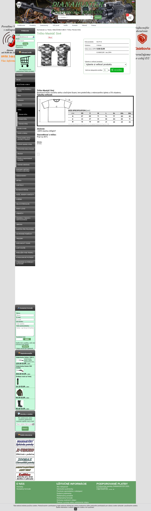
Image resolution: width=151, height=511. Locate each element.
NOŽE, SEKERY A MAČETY (25, 194)
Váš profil (56, 25)
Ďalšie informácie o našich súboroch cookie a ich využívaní (75, 507)
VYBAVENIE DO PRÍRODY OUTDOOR (25, 263)
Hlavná (84, 25)
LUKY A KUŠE (20, 248)
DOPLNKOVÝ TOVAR (23, 243)
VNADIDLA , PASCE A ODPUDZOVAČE (23, 219)
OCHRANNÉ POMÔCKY (24, 234)
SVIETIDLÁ (19, 185)
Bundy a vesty (21, 128)
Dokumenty (44, 25)
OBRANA (19, 224)
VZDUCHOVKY (21, 176)
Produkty (33, 25)
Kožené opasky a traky (24, 144)
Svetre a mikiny (22, 133)
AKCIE (18, 80)
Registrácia (19, 47)
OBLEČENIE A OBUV (23, 84)
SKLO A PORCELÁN (22, 204)
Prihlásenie (21, 25)
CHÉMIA (19, 199)
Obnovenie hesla (21, 45)
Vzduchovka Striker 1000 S (25, 357)
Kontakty (20, 487)
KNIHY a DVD (20, 209)
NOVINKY (19, 75)
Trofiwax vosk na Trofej (23, 376)
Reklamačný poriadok (65, 496)
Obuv (19, 95)
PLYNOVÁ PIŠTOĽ (22, 190)
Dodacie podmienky (64, 493)
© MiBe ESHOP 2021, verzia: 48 (105, 489)
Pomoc (93, 25)
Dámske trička (23, 124)
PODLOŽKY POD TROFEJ (24, 253)
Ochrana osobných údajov (66, 500)
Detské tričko (23, 119)
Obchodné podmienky (65, 489)
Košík (66, 25)
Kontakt (75, 25)
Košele (19, 105)
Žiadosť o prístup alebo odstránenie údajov (73, 502)
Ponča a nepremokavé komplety (24, 159)
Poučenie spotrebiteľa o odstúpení (69, 491)
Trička (19, 110)
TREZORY (19, 238)
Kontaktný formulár (24, 489)
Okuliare (20, 154)
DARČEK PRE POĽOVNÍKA (25, 229)
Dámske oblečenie (23, 165)
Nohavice (20, 100)
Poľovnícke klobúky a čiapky (24, 90)
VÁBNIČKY (19, 213)
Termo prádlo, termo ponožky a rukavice (23, 138)
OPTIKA (18, 180)
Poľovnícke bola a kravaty (25, 149)
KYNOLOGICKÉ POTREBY (25, 257)
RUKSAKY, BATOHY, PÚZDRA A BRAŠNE (22, 170)
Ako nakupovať (62, 487)
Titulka (49, 30)
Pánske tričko (23, 114)
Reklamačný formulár (65, 498)
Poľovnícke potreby (102, 488)
